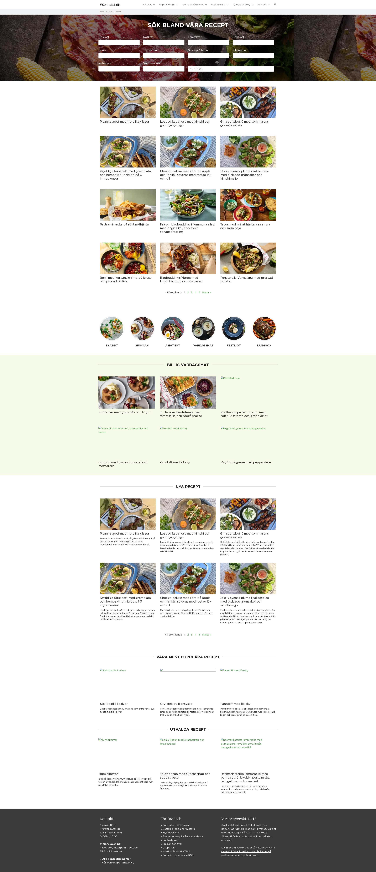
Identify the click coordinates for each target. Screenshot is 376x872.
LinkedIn (116, 851)
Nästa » (206, 292)
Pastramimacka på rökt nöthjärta (124, 224)
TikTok (104, 851)
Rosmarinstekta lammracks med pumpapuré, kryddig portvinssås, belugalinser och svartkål (245, 777)
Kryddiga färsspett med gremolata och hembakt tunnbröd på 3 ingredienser (125, 175)
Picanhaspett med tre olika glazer (124, 121)
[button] (275, 4)
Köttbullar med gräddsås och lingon (124, 412)
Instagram (120, 847)
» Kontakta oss (169, 840)
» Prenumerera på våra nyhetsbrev (182, 836)
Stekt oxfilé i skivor (114, 703)
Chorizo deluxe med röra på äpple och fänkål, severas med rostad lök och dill (185, 175)
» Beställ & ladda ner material (178, 829)
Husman (142, 345)
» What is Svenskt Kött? (175, 851)
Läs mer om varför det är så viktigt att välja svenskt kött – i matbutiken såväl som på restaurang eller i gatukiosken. (248, 851)
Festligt (234, 345)
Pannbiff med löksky (175, 462)
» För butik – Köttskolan (175, 825)
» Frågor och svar (171, 844)
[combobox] (119, 42)
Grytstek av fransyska (176, 703)
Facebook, (107, 847)
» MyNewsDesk (170, 832)
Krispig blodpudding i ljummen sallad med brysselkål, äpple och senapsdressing (187, 228)
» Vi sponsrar (169, 847)
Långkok (264, 345)
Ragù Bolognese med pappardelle (246, 462)
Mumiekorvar (108, 773)
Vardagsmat (203, 345)
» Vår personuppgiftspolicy (117, 862)
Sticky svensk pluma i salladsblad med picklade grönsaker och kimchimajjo (244, 175)
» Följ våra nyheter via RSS (177, 855)
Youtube (132, 847)
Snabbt (112, 345)
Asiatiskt (172, 345)
